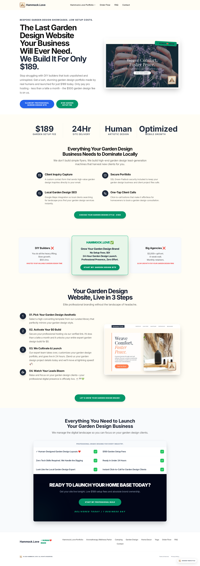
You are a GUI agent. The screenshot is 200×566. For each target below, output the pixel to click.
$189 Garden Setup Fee (67, 104)
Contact (126, 5)
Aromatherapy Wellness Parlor (99, 540)
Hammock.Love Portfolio (82, 5)
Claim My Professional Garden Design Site (37, 104)
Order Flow (105, 5)
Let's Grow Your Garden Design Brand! (100, 398)
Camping (119, 540)
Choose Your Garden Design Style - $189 (100, 215)
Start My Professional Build (100, 502)
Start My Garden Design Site (100, 267)
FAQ (116, 5)
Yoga (157, 540)
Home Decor (146, 540)
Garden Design (132, 540)
